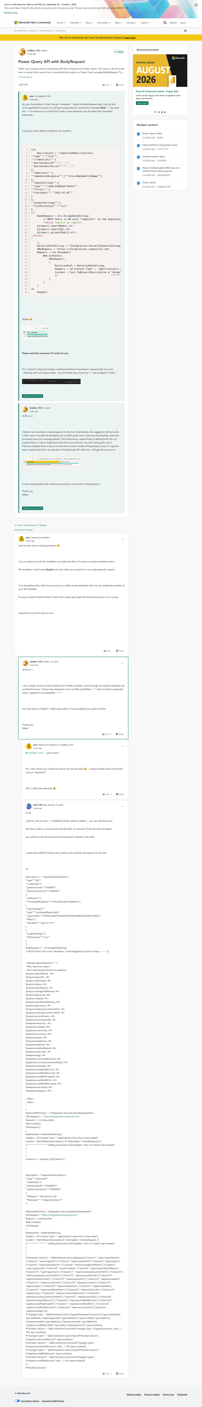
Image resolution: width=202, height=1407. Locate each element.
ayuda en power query (153, 156)
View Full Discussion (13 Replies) (32, 525)
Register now (11, 12)
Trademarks (182, 1394)
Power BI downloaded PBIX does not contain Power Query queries (160, 169)
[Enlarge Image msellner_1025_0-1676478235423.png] (51, 463)
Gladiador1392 (164, 186)
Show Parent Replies (23, 529)
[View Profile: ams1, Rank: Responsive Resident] (21, 539)
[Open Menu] (185, 31)
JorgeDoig (162, 160)
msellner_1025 (33, 50)
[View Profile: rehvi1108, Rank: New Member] (29, 806)
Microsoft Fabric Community (25, 31)
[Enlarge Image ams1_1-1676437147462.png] (51, 381)
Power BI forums (46, 31)
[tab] (158, 112)
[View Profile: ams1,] (25, 98)
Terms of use (168, 1394)
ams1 (31, 96)
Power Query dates (152, 133)
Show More (26, 77)
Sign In (183, 22)
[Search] (165, 22)
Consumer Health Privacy (53, 1401)
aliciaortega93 (163, 174)
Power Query (61, 31)
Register (173, 22)
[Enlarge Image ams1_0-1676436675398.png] (35, 332)
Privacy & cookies (152, 1394)
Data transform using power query (160, 144)
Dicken (160, 137)
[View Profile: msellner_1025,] (25, 409)
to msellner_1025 (43, 96)
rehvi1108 (37, 804)
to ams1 (47, 407)
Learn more (129, 37)
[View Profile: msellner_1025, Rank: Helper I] (22, 52)
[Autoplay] (155, 112)
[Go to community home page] (32, 22)
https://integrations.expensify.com (61, 1116)
